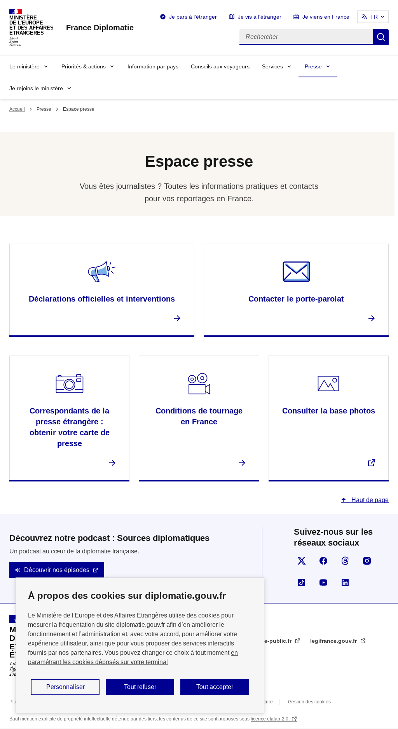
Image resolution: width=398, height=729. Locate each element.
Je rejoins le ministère (36, 88)
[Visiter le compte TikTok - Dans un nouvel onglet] (301, 582)
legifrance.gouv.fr (334, 641)
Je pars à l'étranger (193, 17)
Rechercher (381, 37)
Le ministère (24, 66)
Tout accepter (214, 687)
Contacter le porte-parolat (296, 299)
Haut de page (369, 500)
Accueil (17, 109)
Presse (313, 66)
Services (272, 66)
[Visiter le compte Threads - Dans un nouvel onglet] (345, 561)
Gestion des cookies (309, 702)
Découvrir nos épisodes (56, 570)
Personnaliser (65, 687)
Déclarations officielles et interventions (102, 299)
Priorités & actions (83, 66)
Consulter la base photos (328, 410)
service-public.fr (270, 641)
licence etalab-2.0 (270, 719)
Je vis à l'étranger (259, 17)
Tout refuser (140, 687)
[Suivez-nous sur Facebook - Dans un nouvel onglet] (323, 561)
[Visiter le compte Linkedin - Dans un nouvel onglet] (345, 582)
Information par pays (152, 66)
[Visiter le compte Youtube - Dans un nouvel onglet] (323, 582)
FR (374, 17)
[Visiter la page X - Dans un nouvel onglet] (301, 561)
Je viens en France (325, 17)
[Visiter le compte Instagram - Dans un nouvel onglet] (367, 561)
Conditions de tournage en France (199, 416)
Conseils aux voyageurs (220, 66)
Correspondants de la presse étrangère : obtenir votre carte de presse (70, 427)
